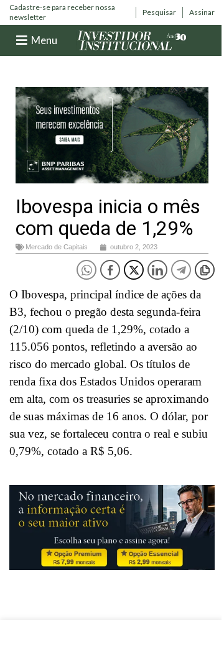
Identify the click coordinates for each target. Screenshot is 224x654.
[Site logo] (132, 39)
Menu (44, 40)
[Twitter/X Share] (134, 270)
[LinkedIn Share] (157, 270)
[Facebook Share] (110, 270)
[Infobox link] (69, 12)
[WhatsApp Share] (86, 270)
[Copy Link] (205, 270)
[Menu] (22, 40)
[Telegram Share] (181, 270)
